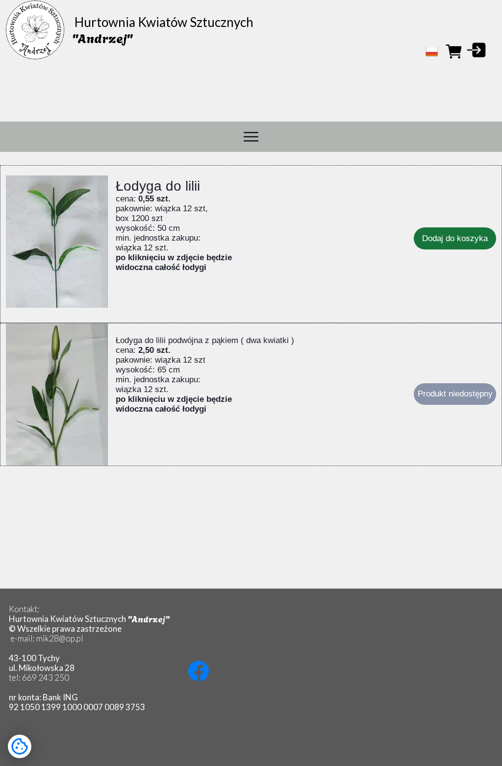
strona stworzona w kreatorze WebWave (248, 755)
